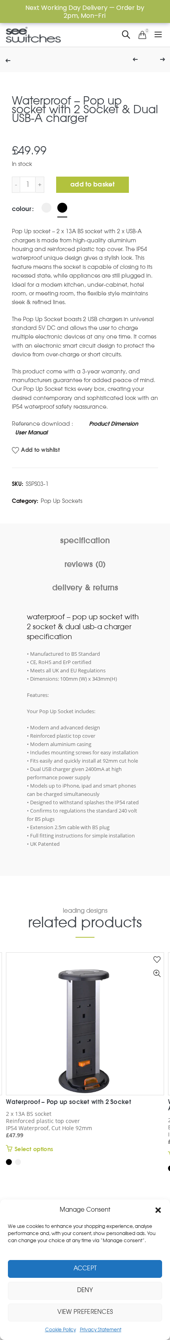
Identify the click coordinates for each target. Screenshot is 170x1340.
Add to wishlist (40, 450)
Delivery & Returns (85, 588)
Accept (85, 1268)
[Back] (12, 59)
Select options (34, 1149)
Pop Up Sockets (61, 501)
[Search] (126, 35)
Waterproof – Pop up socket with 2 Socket (68, 1102)
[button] (158, 1210)
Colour (21, 209)
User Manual (31, 433)
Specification (85, 541)
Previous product (134, 59)
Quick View (157, 973)
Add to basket (92, 184)
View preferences (85, 1312)
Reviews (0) (85, 565)
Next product (154, 59)
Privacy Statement (100, 1329)
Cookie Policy (60, 1329)
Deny (85, 1290)
